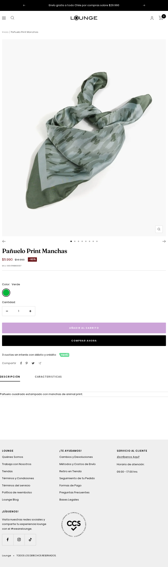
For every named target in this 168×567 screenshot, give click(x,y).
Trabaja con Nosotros (16, 464)
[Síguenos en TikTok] (30, 539)
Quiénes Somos (12, 457)
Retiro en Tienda (70, 471)
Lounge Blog (10, 500)
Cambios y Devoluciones (76, 457)
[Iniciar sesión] (152, 18)
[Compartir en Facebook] (21, 363)
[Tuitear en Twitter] (33, 363)
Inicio (5, 32)
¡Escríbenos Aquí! (128, 457)
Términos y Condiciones (18, 478)
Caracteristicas (48, 376)
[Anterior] (4, 241)
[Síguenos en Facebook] (7, 539)
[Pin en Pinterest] (27, 363)
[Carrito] (161, 18)
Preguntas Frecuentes (74, 492)
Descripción (10, 376)
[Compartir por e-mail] (40, 363)
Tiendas (7, 471)
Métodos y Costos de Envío (77, 464)
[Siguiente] (164, 241)
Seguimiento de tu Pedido (77, 478)
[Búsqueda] (12, 18)
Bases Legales (69, 500)
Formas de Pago (70, 485)
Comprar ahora (84, 340)
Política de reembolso (17, 492)
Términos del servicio (16, 485)
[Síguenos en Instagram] (19, 539)
